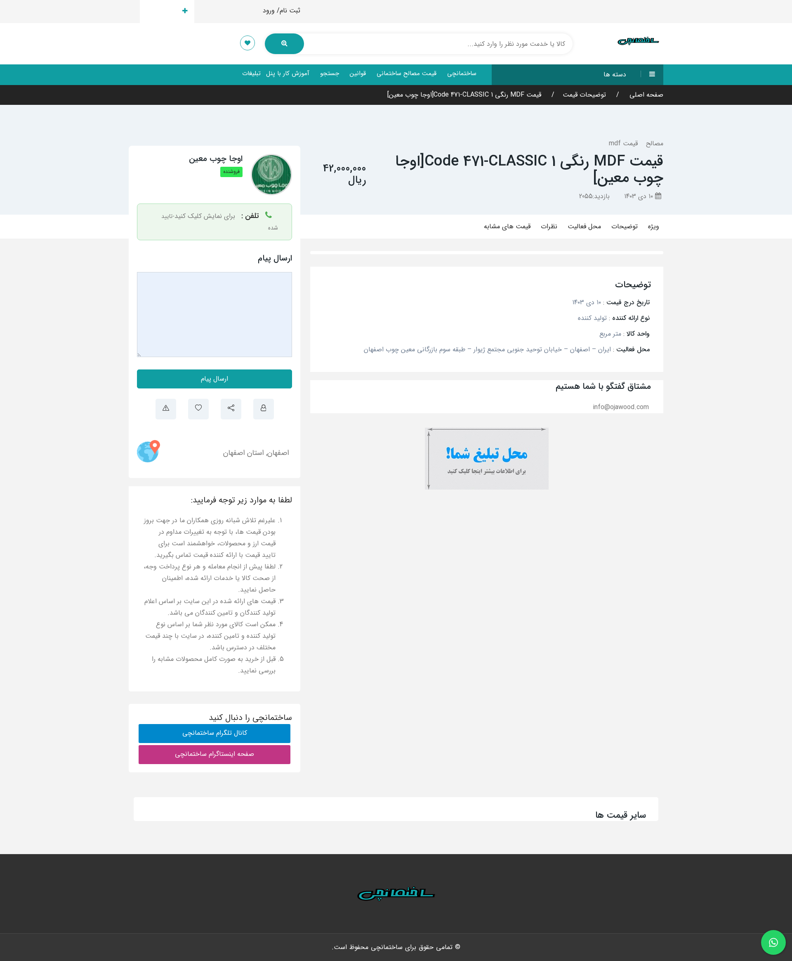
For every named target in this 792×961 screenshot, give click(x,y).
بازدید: (594, 196)
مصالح (654, 143)
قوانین (358, 73)
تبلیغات (251, 73)
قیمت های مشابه (507, 226)
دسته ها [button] (614, 74)
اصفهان (278, 453)
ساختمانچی (461, 73)
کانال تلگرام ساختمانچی (214, 733)
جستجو (329, 73)
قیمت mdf (623, 143)
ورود (269, 10)
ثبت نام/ (288, 10)
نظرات (549, 226)
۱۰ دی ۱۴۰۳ (639, 196)
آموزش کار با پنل (287, 73)
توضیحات (624, 226)
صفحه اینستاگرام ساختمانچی (214, 754)
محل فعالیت (584, 226)
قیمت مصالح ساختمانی (406, 73)
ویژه (653, 226)
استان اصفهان (243, 453)
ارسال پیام (214, 379)
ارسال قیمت (162, 11)
